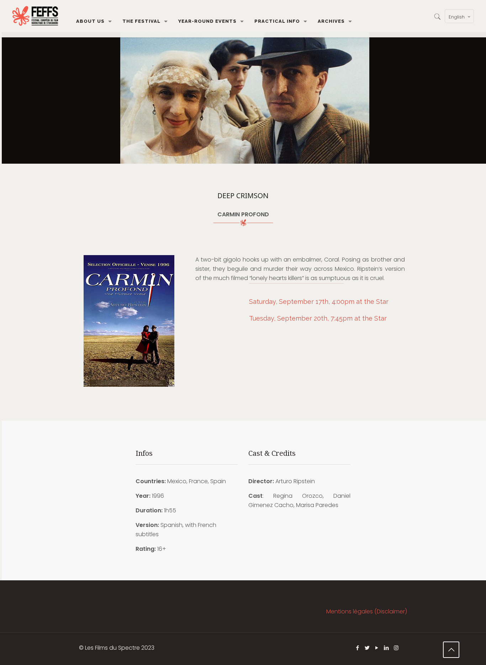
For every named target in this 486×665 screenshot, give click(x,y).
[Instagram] (396, 647)
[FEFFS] (35, 16)
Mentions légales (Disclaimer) (366, 611)
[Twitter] (367, 647)
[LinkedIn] (386, 647)
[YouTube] (377, 647)
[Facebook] (357, 647)
